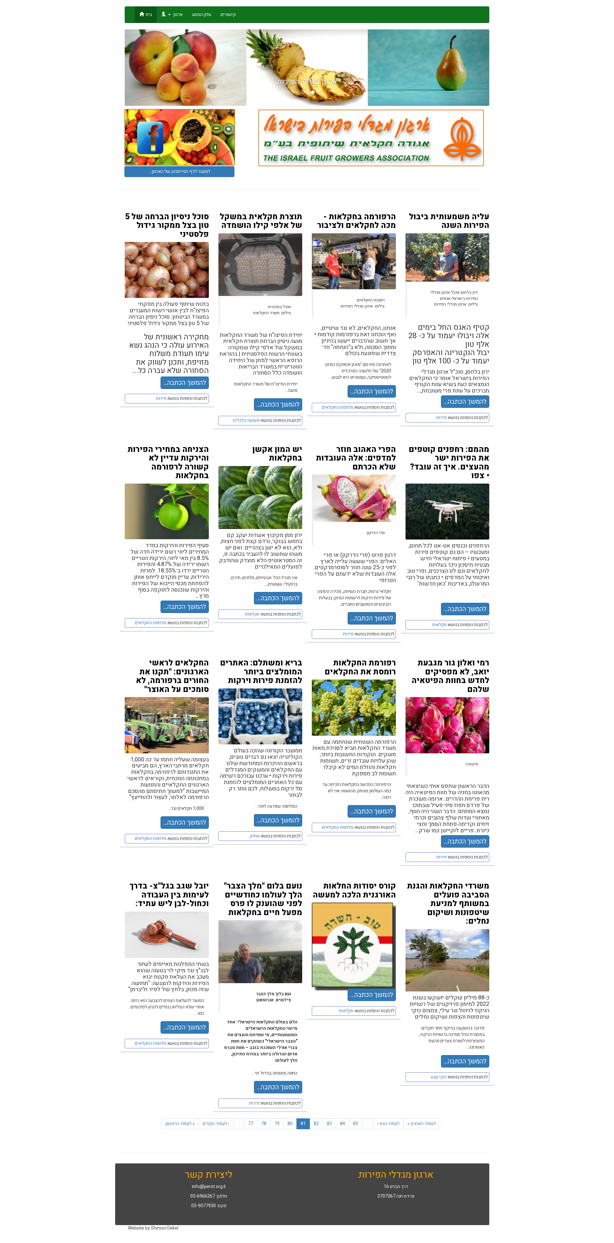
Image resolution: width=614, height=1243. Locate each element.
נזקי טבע (439, 1077)
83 (329, 1123)
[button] (152, 67)
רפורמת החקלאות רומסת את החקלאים (360, 667)
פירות (161, 398)
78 (263, 1123)
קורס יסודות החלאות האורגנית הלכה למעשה (354, 890)
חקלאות (252, 614)
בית (149, 14)
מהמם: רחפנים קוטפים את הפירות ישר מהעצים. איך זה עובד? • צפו (449, 463)
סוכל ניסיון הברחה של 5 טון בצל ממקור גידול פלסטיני (167, 225)
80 (290, 1123)
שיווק (254, 836)
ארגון (177, 14)
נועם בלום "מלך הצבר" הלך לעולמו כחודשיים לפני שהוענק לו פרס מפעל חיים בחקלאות (263, 899)
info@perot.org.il (208, 1186)
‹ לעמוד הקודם (216, 1123)
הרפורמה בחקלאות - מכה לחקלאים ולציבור (356, 221)
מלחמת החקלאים (337, 407)
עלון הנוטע (201, 14)
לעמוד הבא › (388, 1123)
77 (250, 1123)
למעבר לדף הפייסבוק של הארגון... (179, 171)
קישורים (228, 14)
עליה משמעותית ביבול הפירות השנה (449, 221)
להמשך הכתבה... (184, 382)
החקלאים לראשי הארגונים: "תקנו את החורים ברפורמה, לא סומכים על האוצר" (172, 676)
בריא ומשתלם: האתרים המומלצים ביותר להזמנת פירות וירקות (261, 672)
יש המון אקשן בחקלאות (277, 454)
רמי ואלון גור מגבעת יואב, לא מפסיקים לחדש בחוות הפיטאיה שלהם (450, 676)
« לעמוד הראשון (180, 1123)
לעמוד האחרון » (421, 1123)
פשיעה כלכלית (246, 420)
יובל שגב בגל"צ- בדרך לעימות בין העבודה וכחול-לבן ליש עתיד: (169, 895)
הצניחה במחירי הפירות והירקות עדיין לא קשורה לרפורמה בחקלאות (168, 463)
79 (276, 1123)
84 (342, 1123)
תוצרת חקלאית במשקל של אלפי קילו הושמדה (261, 221)
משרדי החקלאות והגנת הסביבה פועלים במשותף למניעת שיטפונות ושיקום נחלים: (448, 903)
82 (316, 1123)
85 (355, 1123)
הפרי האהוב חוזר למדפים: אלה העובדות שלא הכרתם (356, 458)
